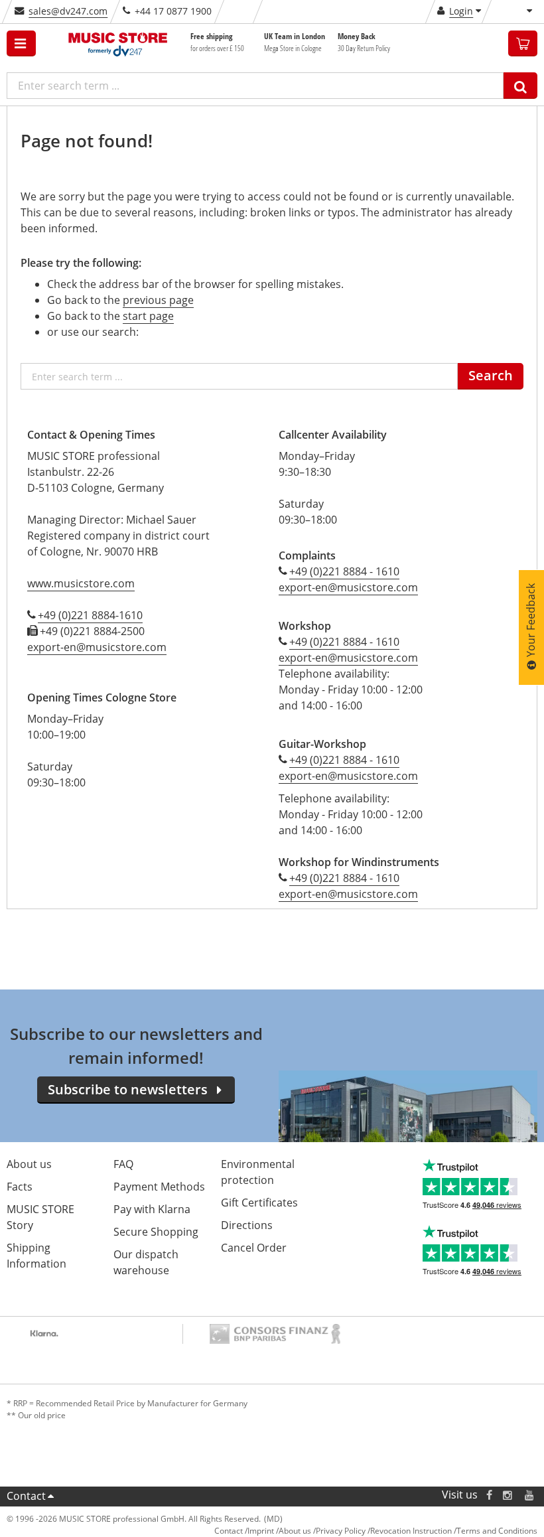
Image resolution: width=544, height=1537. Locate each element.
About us (29, 1164)
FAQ (123, 1164)
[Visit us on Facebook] (489, 1494)
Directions (247, 1225)
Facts (20, 1186)
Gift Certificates (259, 1202)
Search (490, 375)
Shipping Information (36, 1255)
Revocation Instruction (411, 1530)
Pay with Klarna (151, 1209)
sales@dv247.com (68, 11)
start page (148, 316)
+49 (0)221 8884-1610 (90, 615)
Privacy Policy (341, 1530)
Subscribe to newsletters (128, 1089)
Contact (26, 1496)
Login (461, 11)
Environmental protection (258, 1172)
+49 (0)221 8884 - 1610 (344, 571)
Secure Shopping (155, 1231)
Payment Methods (159, 1186)
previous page (158, 300)
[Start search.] (520, 85)
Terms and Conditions (496, 1530)
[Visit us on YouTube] (530, 1494)
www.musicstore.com (81, 583)
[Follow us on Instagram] (508, 1494)
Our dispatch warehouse (145, 1262)
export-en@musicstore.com (97, 647)
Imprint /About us (279, 1530)
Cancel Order (254, 1247)
